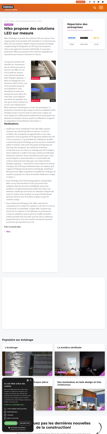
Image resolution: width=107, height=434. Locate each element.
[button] (17, 404)
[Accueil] (9, 7)
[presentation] (27, 360)
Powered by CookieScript (18, 429)
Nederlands (80, 2)
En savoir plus (14, 402)
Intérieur (12, 21)
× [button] (30, 380)
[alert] (17, 405)
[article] (71, 39)
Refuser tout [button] (25, 423)
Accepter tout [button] (11, 423)
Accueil (6, 21)
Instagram (94, 2)
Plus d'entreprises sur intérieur (78, 30)
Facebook (90, 2)
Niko (8, 231)
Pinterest (103, 2)
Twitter (98, 2)
